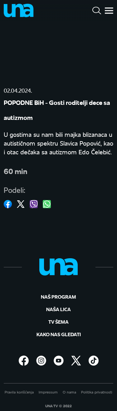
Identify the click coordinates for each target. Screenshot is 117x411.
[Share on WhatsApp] (47, 204)
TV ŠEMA (58, 321)
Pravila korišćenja (19, 392)
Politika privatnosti (96, 392)
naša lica (58, 309)
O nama (69, 392)
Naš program (58, 296)
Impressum (48, 392)
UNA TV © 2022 (58, 405)
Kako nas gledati (59, 334)
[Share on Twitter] (21, 204)
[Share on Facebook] (8, 204)
